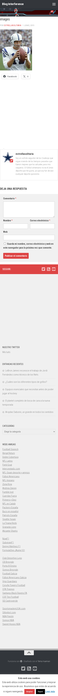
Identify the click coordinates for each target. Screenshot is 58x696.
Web (5, 232)
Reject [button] (40, 691)
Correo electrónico (40, 220)
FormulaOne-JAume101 (13, 550)
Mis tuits (6, 352)
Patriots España (9, 515)
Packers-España (10, 507)
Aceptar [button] (29, 691)
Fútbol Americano (10, 476)
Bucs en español (10, 511)
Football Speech (10, 449)
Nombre (7, 220)
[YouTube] (54, 269)
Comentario (9, 198)
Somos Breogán (10, 569)
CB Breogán (8, 561)
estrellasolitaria (12, 25)
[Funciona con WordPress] (21, 661)
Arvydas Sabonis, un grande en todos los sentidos (29, 412)
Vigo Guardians (9, 581)
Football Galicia (9, 573)
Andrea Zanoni (9, 488)
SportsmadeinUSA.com (13, 608)
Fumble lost (8, 492)
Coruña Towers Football (13, 585)
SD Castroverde (10, 600)
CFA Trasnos (8, 589)
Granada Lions (9, 527)
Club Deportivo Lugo (12, 558)
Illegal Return (8, 453)
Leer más (50, 691)
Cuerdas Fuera (9, 495)
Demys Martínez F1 (11, 546)
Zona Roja (7, 484)
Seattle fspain (9, 519)
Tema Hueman (44, 661)
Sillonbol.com (9, 612)
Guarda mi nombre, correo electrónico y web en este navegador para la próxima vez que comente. (28, 246)
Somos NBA (8, 620)
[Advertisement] (29, 112)
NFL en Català (8, 503)
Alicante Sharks (10, 530)
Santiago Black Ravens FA (14, 593)
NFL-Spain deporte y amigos (16, 472)
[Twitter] (43, 269)
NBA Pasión (8, 616)
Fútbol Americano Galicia (14, 577)
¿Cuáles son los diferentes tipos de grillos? (26, 381)
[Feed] (48, 269)
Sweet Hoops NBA (11, 624)
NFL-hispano (8, 480)
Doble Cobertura (10, 457)
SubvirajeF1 (8, 542)
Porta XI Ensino (9, 565)
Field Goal (7, 464)
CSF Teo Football (10, 596)
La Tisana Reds (9, 523)
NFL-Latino (7, 460)
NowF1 (5, 538)
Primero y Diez (9, 499)
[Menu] (54, 4)
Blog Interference (13, 4)
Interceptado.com (11, 468)
